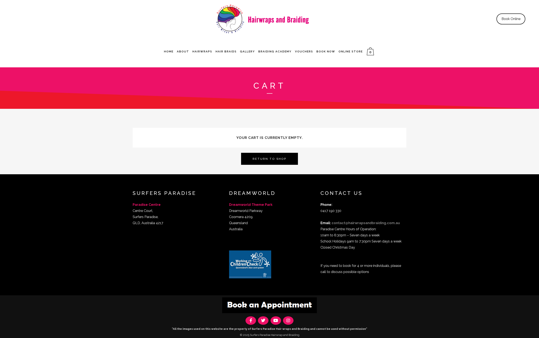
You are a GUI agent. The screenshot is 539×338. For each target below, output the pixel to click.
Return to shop (269, 158)
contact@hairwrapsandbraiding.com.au (366, 223)
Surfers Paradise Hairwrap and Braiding (274, 335)
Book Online (511, 19)
